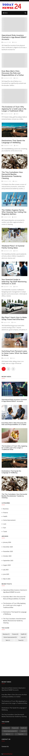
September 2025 (8, 560)
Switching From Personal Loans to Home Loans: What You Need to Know (14, 353)
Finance (5, 512)
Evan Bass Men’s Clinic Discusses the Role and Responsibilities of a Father (13, 73)
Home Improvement (9, 520)
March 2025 (6, 579)
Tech (4, 527)
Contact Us (5, 746)
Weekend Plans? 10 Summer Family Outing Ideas (13, 247)
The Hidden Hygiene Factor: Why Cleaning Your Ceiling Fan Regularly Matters (14, 212)
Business (6, 508)
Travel (5, 531)
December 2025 (8, 547)
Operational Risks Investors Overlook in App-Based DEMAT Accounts (14, 37)
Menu (6, 13)
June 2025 (6, 574)
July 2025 (6, 570)
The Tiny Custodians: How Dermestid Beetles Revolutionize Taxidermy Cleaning (12, 175)
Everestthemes (7, 754)
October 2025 (7, 556)
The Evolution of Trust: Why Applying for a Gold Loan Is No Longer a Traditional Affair (14, 109)
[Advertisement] (15, 656)
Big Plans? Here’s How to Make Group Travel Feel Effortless (14, 318)
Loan (4, 524)
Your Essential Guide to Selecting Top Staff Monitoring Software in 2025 (14, 281)
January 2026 (7, 542)
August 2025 (7, 565)
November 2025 (8, 551)
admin (15, 42)
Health (5, 516)
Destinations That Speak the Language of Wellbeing (13, 141)
